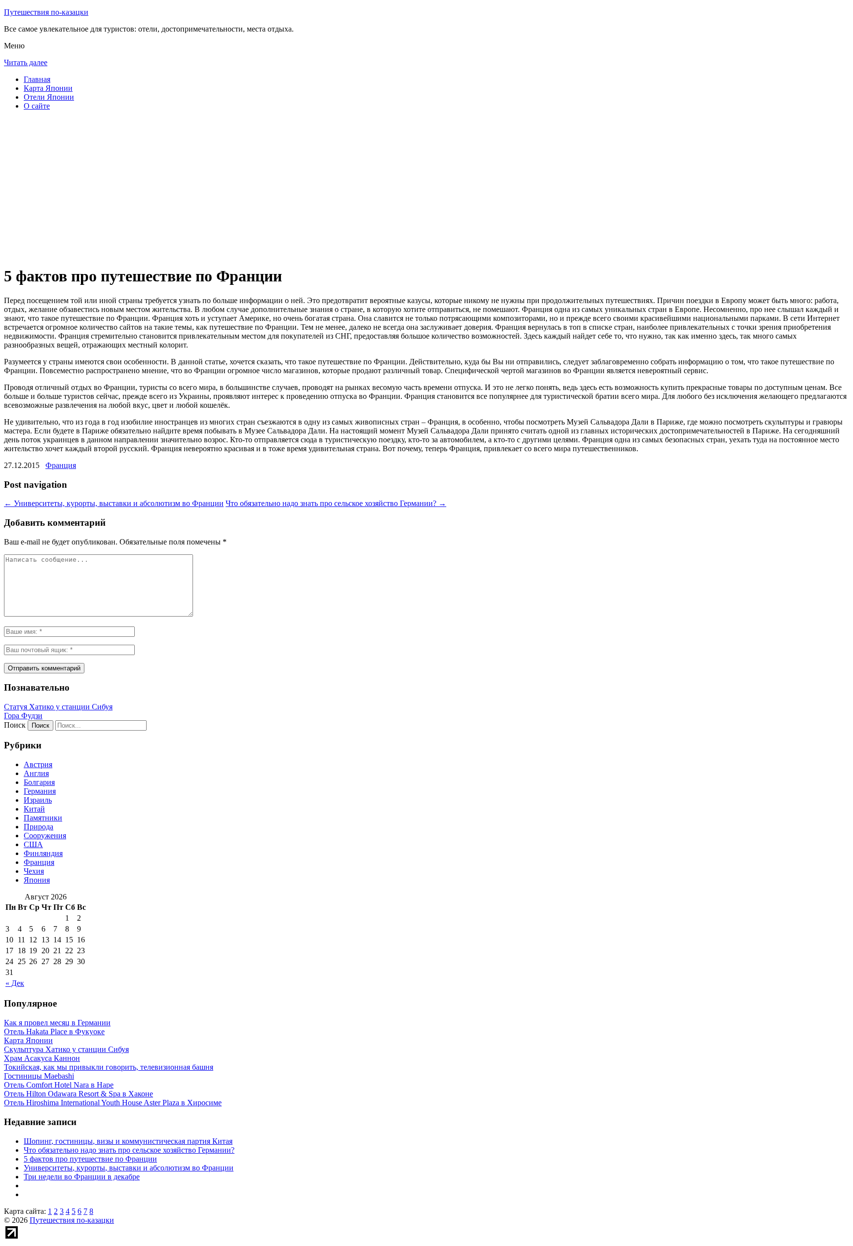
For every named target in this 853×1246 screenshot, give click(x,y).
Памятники (43, 818)
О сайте (37, 106)
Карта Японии (48, 88)
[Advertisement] (300, 187)
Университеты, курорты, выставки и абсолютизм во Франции (114, 503)
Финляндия (43, 853)
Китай (34, 809)
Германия (40, 791)
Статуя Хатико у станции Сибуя (58, 706)
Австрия (38, 764)
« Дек (14, 983)
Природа (38, 826)
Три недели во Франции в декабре (82, 1176)
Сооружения (45, 835)
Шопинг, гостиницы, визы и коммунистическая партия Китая (128, 1141)
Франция (60, 465)
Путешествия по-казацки (46, 12)
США (33, 844)
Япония (37, 880)
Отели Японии (49, 97)
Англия (36, 773)
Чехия (34, 871)
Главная (37, 79)
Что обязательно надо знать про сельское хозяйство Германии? (336, 503)
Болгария (39, 782)
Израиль (38, 800)
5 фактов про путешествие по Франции (90, 1159)
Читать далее (25, 62)
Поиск (15, 725)
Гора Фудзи (23, 715)
